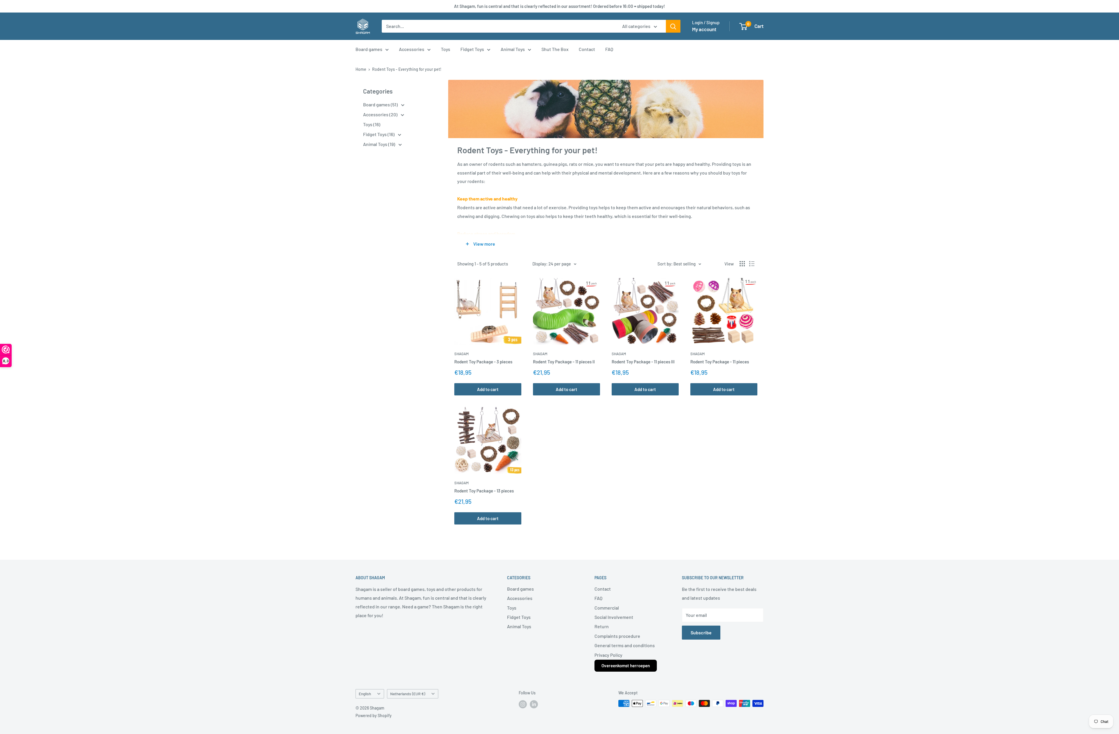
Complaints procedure (617, 636)
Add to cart (488, 389)
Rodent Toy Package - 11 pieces (719, 361)
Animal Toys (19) (379, 144)
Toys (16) (371, 124)
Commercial (606, 607)
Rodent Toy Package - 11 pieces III (643, 361)
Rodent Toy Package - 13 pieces (484, 490)
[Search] (673, 26)
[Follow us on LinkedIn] (534, 704)
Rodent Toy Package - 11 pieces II (564, 361)
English (365, 693)
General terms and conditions (624, 645)
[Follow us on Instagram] (523, 704)
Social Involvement (613, 617)
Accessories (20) (380, 114)
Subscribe (701, 632)
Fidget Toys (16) (379, 134)
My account (704, 29)
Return (601, 626)
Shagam (461, 353)
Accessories (411, 49)
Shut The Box (555, 49)
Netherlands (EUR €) (407, 693)
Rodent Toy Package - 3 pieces (483, 361)
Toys (445, 49)
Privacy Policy (608, 655)
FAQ (609, 49)
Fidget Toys (472, 49)
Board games (369, 49)
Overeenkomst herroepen (625, 665)
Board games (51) (381, 104)
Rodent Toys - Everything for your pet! (406, 69)
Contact (587, 49)
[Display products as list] (751, 263)
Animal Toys (513, 49)
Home (361, 69)
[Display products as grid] (742, 263)
